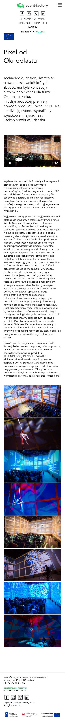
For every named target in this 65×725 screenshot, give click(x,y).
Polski (40, 31)
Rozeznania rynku (32, 19)
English (26, 31)
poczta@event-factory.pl (15, 687)
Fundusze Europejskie (33, 23)
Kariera (32, 27)
